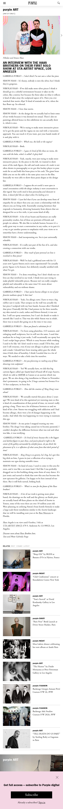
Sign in (42, 802)
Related (6, 546)
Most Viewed (16, 546)
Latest (26, 546)
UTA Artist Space (12, 525)
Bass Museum (45, 513)
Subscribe (31, 795)
